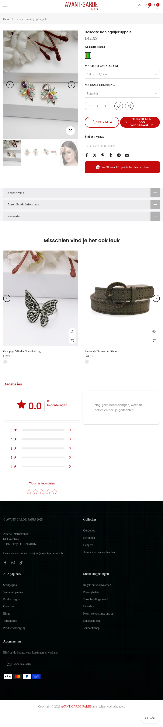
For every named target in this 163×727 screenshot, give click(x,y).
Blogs (6, 613)
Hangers (88, 545)
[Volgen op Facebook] (5, 562)
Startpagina (10, 585)
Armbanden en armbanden (99, 552)
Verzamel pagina (13, 592)
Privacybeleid (91, 592)
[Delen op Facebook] (87, 155)
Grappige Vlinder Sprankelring (22, 351)
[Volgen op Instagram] (13, 562)
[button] (42, 430)
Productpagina (11, 599)
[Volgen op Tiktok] (21, 562)
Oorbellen (89, 530)
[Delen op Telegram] (119, 155)
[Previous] (10, 84)
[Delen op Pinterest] (103, 155)
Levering (88, 606)
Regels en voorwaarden (97, 585)
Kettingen (89, 537)
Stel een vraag (94, 136)
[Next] (71, 84)
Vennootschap (91, 628)
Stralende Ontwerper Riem (101, 351)
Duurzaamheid (92, 620)
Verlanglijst (10, 620)
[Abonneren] (72, 663)
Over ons (8, 606)
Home (6, 19)
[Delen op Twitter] (95, 155)
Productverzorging (14, 628)
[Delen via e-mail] (127, 155)
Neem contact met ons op (98, 613)
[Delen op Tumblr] (111, 155)
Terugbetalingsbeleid (95, 599)
